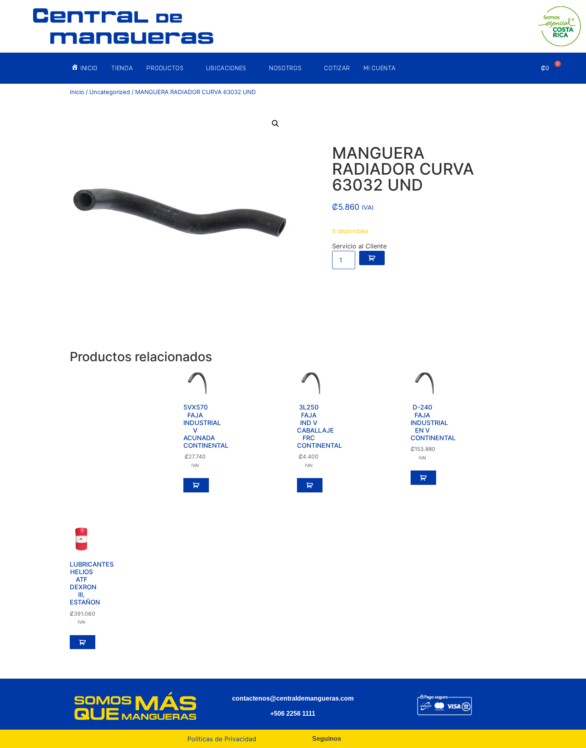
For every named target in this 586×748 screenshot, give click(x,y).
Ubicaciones (226, 68)
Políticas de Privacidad (221, 739)
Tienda (122, 68)
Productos (164, 68)
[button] (275, 123)
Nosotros (285, 68)
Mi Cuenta (379, 68)
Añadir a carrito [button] (196, 485)
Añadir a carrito (372, 258)
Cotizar (337, 68)
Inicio (77, 92)
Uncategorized (109, 92)
